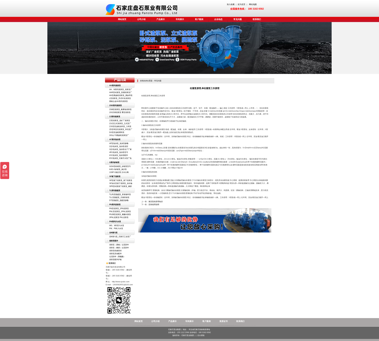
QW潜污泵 (113, 233)
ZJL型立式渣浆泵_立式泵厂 (120, 123)
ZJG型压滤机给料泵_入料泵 (120, 126)
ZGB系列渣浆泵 (115, 105)
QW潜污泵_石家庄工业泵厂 (120, 237)
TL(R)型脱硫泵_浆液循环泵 (120, 194)
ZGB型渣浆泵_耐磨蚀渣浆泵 (120, 109)
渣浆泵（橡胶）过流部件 (119, 248)
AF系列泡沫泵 (115, 139)
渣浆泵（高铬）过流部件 (119, 245)
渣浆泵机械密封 (115, 251)
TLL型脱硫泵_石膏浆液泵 (119, 197)
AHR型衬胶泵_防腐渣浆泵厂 (120, 92)
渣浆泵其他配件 (115, 254)
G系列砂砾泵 (114, 162)
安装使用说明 (153, 204)
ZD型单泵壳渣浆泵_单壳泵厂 (120, 129)
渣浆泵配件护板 (115, 259)
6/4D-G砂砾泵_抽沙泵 (118, 169)
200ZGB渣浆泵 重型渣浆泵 (120, 112)
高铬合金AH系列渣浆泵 (118, 101)
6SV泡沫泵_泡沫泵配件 (118, 155)
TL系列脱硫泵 (114, 190)
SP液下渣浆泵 (115, 176)
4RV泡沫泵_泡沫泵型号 (118, 152)
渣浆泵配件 (113, 241)
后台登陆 (200, 335)
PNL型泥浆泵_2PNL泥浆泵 (120, 211)
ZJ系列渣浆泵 (114, 116)
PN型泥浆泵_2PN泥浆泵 (119, 208)
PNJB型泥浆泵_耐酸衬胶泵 (120, 214)
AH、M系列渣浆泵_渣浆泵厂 (120, 89)
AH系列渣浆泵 (115, 85)
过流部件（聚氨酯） (117, 257)
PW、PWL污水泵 (116, 228)
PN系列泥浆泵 (115, 204)
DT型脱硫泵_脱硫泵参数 (119, 200)
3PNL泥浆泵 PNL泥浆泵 (119, 217)
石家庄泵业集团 (187, 335)
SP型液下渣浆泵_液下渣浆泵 (120, 180)
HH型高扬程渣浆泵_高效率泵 (121, 95)
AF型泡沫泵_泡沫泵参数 (119, 143)
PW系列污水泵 (115, 221)
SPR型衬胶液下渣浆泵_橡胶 (120, 186)
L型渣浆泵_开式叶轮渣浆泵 (120, 98)
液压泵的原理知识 (155, 202)
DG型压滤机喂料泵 (116, 132)
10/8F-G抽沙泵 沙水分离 (119, 172)
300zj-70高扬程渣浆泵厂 (119, 135)
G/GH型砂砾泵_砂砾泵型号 (120, 166)
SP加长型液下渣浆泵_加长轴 (120, 183)
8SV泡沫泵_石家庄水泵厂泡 (120, 158)
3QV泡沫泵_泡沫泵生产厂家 (120, 149)
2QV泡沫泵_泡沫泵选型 (118, 146)
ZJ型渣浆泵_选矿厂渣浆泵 (119, 120)
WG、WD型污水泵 (116, 225)
